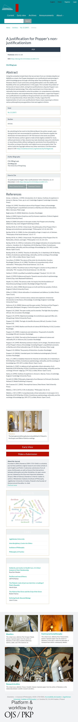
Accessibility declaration (53, 697)
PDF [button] (33, 49)
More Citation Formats (16, 186)
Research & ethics (13, 684)
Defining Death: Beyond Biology (20, 598)
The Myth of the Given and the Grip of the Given (25, 591)
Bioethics (10, 634)
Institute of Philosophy (16, 547)
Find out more (12, 485)
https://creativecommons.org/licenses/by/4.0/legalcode (35, 148)
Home (8, 27)
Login (75, 2)
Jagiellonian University (17, 539)
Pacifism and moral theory (18, 576)
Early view (21, 15)
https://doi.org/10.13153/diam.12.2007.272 (25, 59)
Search (28, 21)
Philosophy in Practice (16, 552)
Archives (32, 15)
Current (10, 15)
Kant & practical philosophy (51, 634)
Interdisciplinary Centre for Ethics (20, 543)
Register (67, 2)
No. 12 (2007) (24, 27)
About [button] (59, 15)
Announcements (46, 15)
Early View (27, 447)
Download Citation (34, 186)
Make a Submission (27, 454)
